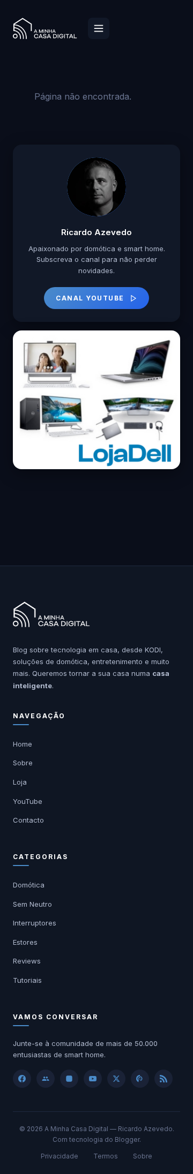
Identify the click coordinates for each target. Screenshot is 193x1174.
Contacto (28, 820)
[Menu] (98, 28)
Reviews (27, 961)
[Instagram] (69, 1079)
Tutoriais (27, 980)
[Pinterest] (140, 1079)
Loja (20, 782)
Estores (25, 942)
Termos (105, 1156)
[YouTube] (93, 1079)
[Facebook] (22, 1079)
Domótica (28, 884)
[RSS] (163, 1079)
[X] (116, 1079)
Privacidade (59, 1156)
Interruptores (34, 923)
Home (22, 744)
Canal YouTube (90, 298)
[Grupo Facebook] (45, 1079)
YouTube (27, 801)
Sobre (23, 762)
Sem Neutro (32, 904)
